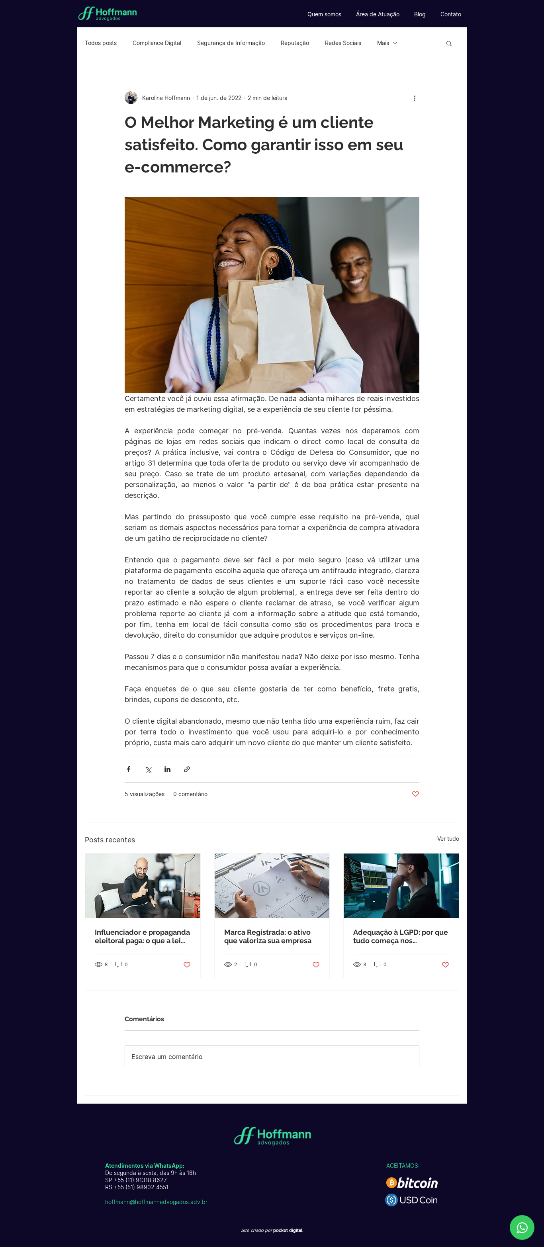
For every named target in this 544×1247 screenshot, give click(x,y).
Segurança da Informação (231, 42)
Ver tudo (448, 838)
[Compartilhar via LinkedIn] (167, 769)
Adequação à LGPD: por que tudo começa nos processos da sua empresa (400, 936)
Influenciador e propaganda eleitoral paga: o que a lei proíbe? (142, 936)
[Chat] (522, 1227)
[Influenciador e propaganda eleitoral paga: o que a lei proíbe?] (142, 886)
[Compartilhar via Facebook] (128, 769)
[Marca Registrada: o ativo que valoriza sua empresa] (272, 886)
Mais (383, 42)
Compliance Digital (157, 42)
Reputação (295, 42)
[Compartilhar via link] (187, 769)
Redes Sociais (343, 42)
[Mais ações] (414, 97)
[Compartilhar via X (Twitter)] (148, 769)
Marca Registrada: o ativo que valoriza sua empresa (267, 936)
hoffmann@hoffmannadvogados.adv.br (156, 1201)
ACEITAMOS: (403, 1165)
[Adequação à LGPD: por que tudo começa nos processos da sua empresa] (401, 886)
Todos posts (101, 42)
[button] (449, 43)
